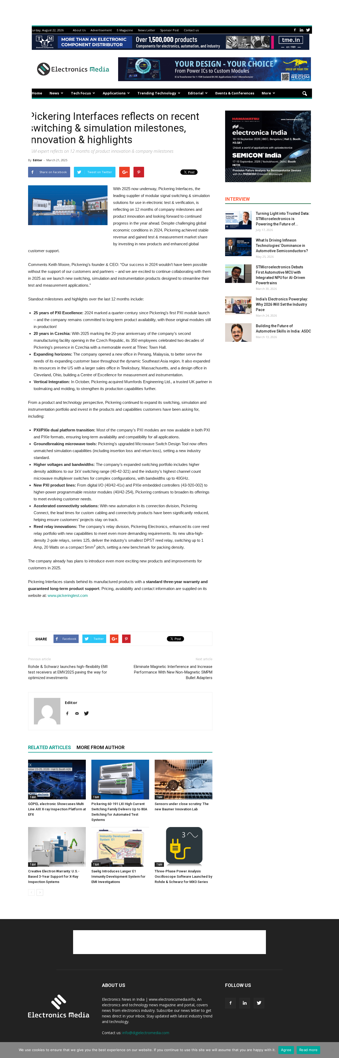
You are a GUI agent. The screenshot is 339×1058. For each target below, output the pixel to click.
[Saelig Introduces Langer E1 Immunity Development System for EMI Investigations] (120, 847)
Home (37, 93)
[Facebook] (295, 30)
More (266, 93)
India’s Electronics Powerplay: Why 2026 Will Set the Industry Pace (282, 304)
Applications (114, 93)
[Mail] (78, 713)
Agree (286, 1050)
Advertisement (101, 30)
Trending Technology (156, 93)
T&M (33, 797)
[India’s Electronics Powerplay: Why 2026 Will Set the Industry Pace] (238, 305)
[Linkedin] (301, 30)
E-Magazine (125, 30)
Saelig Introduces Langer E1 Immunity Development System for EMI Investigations (118, 876)
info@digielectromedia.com (145, 1032)
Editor (37, 160)
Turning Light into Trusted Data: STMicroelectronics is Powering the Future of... (283, 218)
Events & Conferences (234, 93)
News (54, 93)
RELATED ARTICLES (49, 747)
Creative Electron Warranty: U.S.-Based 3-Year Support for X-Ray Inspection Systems (53, 876)
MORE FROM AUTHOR (100, 747)
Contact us (191, 30)
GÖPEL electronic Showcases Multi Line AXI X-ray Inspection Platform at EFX (57, 809)
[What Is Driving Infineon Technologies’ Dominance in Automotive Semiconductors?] (238, 247)
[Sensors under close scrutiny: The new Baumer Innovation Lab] (183, 779)
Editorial (195, 93)
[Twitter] (308, 30)
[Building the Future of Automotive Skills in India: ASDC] (238, 332)
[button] (304, 94)
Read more (308, 1050)
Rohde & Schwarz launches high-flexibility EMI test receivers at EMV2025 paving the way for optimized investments (68, 672)
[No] (332, 1050)
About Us (79, 30)
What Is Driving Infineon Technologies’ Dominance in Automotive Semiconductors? (282, 245)
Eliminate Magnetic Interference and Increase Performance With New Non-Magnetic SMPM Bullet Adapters (173, 672)
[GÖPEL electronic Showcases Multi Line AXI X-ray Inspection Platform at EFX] (57, 779)
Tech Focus (81, 93)
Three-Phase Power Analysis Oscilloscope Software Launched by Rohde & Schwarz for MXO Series (183, 876)
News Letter (146, 30)
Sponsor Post (169, 30)
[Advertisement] (120, 614)
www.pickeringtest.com (68, 595)
